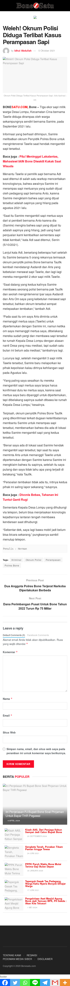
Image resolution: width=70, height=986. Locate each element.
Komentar (10, 652)
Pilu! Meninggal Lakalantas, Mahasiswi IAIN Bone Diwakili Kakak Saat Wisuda (32, 161)
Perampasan (53, 559)
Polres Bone (12, 565)
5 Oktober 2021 (46, 50)
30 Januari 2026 (35, 870)
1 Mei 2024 (32, 907)
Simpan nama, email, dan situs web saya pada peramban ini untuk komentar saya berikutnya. (36, 751)
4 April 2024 (13, 820)
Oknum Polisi (33, 559)
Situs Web (9, 732)
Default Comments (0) (14, 635)
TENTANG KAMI (12, 955)
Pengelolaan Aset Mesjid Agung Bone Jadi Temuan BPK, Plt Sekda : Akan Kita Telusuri (45, 901)
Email (7, 715)
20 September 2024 (37, 836)
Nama (8, 699)
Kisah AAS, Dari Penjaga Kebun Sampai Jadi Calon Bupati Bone (43, 831)
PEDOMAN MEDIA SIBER (17, 959)
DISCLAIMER (45, 959)
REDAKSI (32, 955)
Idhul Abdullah (23, 50)
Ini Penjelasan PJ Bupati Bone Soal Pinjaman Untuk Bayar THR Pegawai (35, 814)
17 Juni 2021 (33, 890)
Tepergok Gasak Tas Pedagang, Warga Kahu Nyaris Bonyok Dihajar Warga (45, 883)
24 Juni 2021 (33, 853)
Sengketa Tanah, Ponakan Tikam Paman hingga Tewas (44, 848)
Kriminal (16, 559)
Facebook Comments (38, 635)
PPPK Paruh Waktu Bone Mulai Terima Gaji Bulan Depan (43, 865)
